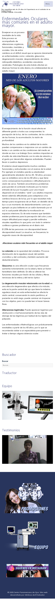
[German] (10, 379)
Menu (49, 4)
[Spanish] (7, 379)
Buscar (5, 361)
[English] (3, 379)
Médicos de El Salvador (35, 595)
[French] (13, 379)
